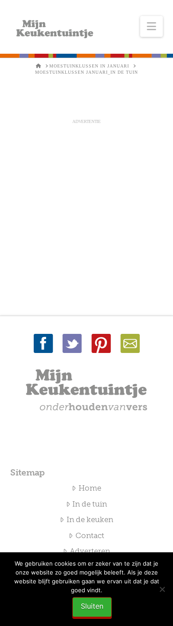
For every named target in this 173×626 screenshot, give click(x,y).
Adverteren (90, 551)
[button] (151, 26)
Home (90, 487)
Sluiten (92, 606)
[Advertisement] (86, 211)
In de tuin (89, 503)
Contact (89, 535)
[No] (161, 589)
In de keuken (90, 519)
